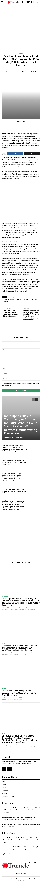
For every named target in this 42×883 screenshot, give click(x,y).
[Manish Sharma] (21, 329)
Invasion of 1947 (21, 297)
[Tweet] (32, 153)
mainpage (34, 299)
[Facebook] (4, 769)
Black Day (11, 297)
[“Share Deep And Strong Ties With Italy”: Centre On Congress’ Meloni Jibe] (34, 491)
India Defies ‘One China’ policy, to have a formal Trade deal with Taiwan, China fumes (10, 313)
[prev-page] (33, 399)
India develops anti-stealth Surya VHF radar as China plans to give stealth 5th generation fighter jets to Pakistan (21, 848)
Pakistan (5, 301)
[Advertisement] (21, 27)
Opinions (5, 596)
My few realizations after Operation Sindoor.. (16, 854)
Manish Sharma (12, 72)
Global (4, 643)
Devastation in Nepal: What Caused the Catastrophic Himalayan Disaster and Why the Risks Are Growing (14, 448)
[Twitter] (9, 769)
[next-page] (36, 399)
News (21, 53)
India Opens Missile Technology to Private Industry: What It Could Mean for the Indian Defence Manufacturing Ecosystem (20, 424)
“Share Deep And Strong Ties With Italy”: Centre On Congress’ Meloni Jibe (14, 491)
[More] (34, 125)
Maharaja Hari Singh (23, 299)
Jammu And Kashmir (9, 299)
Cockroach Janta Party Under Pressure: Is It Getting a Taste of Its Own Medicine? (14, 462)
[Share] (15, 153)
